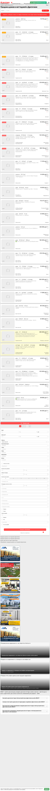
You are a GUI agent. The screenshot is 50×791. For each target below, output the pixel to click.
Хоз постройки (6, 524)
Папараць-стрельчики (44, 340)
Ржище (47, 366)
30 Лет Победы (46, 391)
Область (3, 440)
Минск (47, 169)
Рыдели (47, 130)
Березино (47, 156)
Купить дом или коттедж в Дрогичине (9, 540)
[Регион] (12, 3)
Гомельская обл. (19, 196)
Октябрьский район (19, 142)
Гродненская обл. (19, 77)
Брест (47, 40)
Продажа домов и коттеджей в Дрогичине (10, 536)
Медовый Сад (46, 195)
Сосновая (47, 235)
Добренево (46, 406)
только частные (6, 463)
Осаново (47, 64)
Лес (4, 519)
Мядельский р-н (19, 378)
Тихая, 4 (47, 405)
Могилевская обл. (19, 117)
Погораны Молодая (45, 208)
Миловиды (47, 314)
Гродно (47, 209)
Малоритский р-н (19, 300)
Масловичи (46, 26)
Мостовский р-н (19, 103)
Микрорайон (3, 454)
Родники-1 (47, 182)
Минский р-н (18, 26)
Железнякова (46, 142)
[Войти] (49, 3)
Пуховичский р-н (19, 365)
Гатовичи (47, 379)
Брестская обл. (18, 40)
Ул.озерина (46, 352)
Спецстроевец (46, 248)
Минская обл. (18, 27)
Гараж (4, 511)
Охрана (4, 509)
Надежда (47, 222)
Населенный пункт (5, 443)
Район (2, 450)
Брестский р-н (18, 39)
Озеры (47, 77)
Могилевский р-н (19, 116)
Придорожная (46, 234)
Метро (2, 458)
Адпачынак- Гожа (45, 91)
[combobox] (43, 432)
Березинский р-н (19, 155)
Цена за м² (3, 434)
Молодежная (46, 313)
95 (29, 426)
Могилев (47, 116)
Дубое (47, 327)
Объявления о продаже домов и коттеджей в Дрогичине (13, 542)
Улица (2, 447)
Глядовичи (47, 103)
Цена (2, 430)
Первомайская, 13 (45, 155)
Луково (47, 300)
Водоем (4, 517)
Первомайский (46, 393)
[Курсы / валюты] (48, 19)
